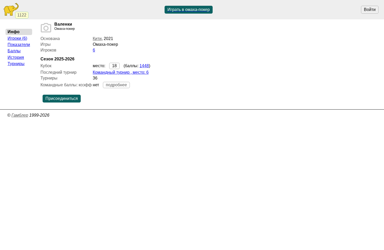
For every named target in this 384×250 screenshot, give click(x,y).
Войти (370, 9)
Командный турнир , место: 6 (121, 72)
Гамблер (19, 115)
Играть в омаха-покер (188, 9)
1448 (144, 66)
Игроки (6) (17, 38)
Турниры (16, 63)
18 (114, 66)
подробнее (116, 85)
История (16, 57)
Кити (97, 38)
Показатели (19, 44)
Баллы (14, 51)
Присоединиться (61, 98)
